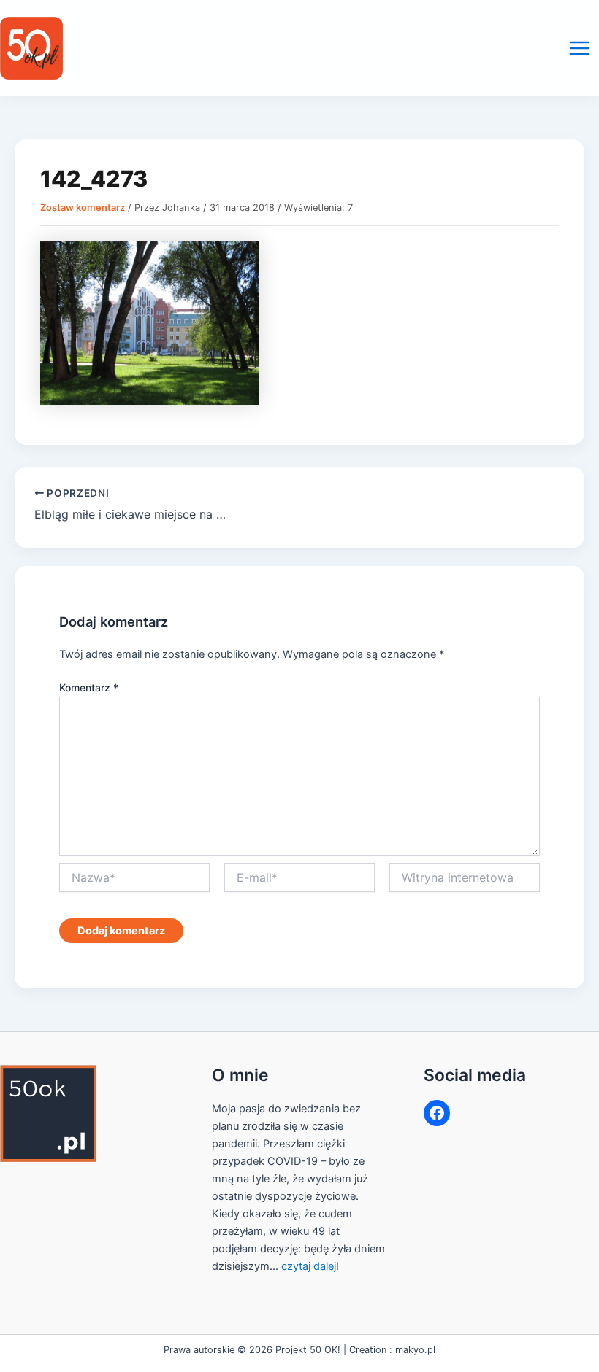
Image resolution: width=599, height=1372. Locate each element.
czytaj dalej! (310, 1266)
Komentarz (88, 687)
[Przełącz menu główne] (579, 48)
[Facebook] (437, 1113)
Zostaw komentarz (82, 207)
